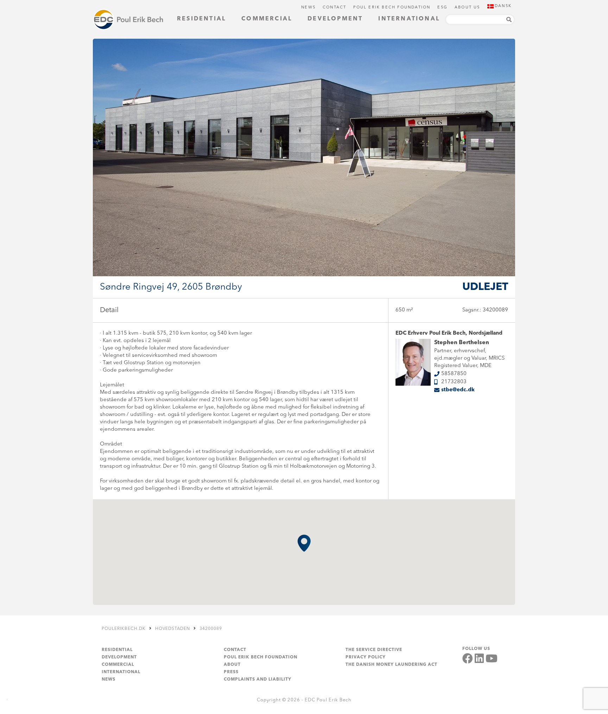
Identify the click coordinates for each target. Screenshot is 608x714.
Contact (334, 8)
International (409, 19)
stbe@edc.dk (458, 390)
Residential (201, 19)
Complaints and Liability (257, 679)
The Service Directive (374, 650)
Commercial (266, 19)
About (232, 665)
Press (231, 672)
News (308, 8)
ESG (442, 8)
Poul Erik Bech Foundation (391, 8)
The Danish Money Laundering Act (391, 665)
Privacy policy (366, 657)
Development (335, 19)
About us (467, 8)
